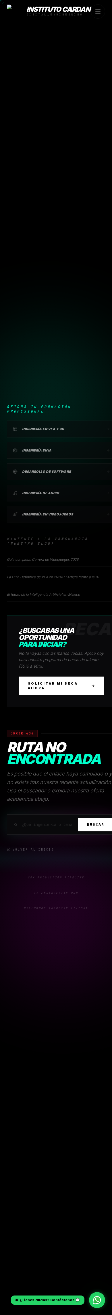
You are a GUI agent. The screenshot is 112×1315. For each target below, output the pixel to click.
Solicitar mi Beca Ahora (53, 685)
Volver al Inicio (33, 849)
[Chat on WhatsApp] (97, 1300)
